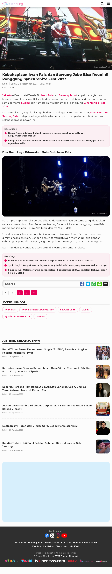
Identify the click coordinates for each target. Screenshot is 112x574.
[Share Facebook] (82, 283)
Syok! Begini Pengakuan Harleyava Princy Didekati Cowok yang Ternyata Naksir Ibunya (57, 265)
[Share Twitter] (88, 283)
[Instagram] (58, 535)
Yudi (12, 87)
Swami (25, 102)
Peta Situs (20, 542)
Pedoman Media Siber (85, 542)
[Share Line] (99, 283)
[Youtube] (64, 535)
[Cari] (102, 3)
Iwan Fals (47, 95)
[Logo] (12, 3)
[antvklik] (72, 560)
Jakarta (7, 95)
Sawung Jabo (67, 95)
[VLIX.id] (26, 560)
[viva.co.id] (11, 560)
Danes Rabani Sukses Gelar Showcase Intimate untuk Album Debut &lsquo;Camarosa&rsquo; (46, 134)
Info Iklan (66, 542)
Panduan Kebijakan (43, 546)
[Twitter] (52, 535)
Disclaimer (62, 546)
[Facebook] (47, 535)
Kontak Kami (52, 542)
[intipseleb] (86, 560)
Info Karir (74, 546)
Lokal (5, 83)
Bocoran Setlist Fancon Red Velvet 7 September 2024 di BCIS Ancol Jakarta (50, 260)
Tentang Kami (35, 542)
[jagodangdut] (101, 560)
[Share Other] (105, 283)
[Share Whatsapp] (93, 283)
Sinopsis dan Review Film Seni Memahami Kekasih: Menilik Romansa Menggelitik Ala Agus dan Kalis (56, 142)
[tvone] (50, 560)
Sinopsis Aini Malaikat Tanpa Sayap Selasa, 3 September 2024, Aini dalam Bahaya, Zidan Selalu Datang (57, 271)
